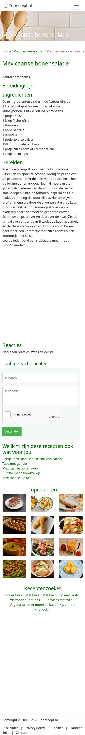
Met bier (48, 595)
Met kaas (32, 595)
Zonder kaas (13, 595)
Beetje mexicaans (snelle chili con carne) (32, 459)
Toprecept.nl (20, 5)
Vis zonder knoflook (25, 600)
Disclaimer (10, 728)
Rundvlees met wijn (58, 600)
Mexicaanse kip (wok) (18, 478)
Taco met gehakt (14, 463)
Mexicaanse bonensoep (20, 468)
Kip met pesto (69, 595)
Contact (21, 732)
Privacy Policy (35, 728)
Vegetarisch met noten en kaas (33, 604)
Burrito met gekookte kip (21, 473)
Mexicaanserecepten (28, 51)
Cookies (57, 728)
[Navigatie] (76, 5)
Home (6, 51)
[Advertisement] (42, 296)
